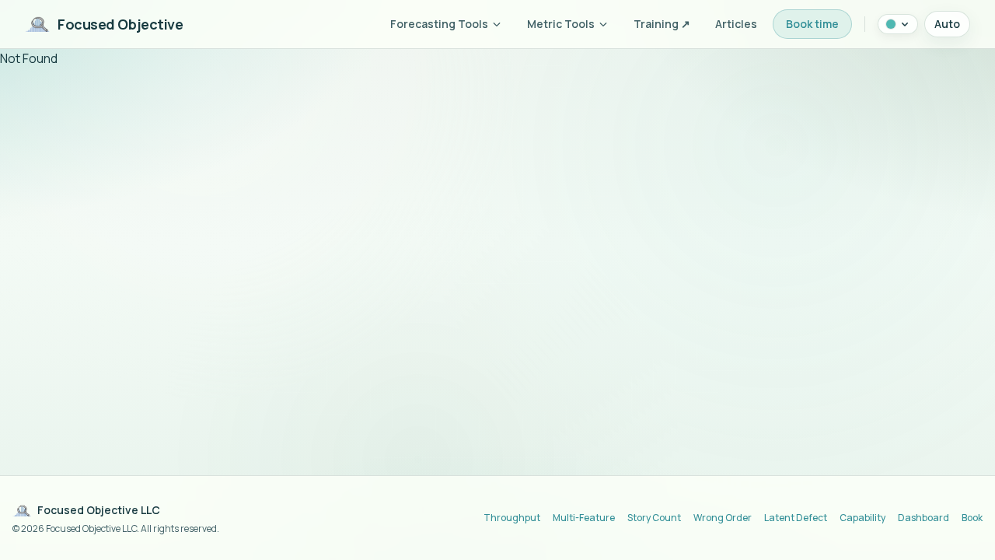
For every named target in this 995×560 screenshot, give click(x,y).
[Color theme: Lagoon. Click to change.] (898, 24)
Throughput (512, 518)
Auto (947, 23)
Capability (862, 518)
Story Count (654, 518)
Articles (736, 23)
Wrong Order (722, 518)
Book (972, 518)
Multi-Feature (584, 518)
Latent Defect (795, 518)
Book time (812, 23)
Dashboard (923, 518)
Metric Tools (561, 23)
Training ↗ (662, 23)
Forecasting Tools (439, 23)
